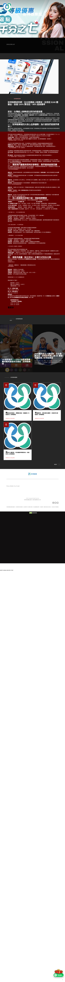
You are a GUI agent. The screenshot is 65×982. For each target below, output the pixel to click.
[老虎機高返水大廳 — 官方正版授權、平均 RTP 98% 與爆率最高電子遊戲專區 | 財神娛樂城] (40, 348)
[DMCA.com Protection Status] (33, 537)
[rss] (58, 503)
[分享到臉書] (55, 503)
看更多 (11, 320)
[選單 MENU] (61, 3)
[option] (32, 19)
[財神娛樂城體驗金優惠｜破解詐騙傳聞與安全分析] (7, 7)
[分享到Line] (53, 503)
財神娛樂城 (32, 14)
